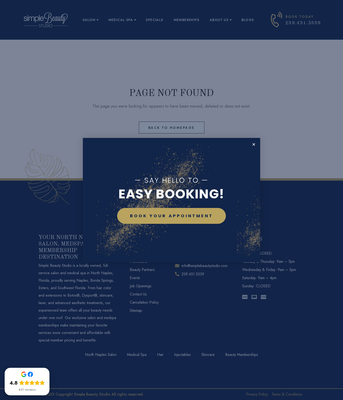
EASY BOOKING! (171, 194)
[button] (254, 144)
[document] (171, 200)
